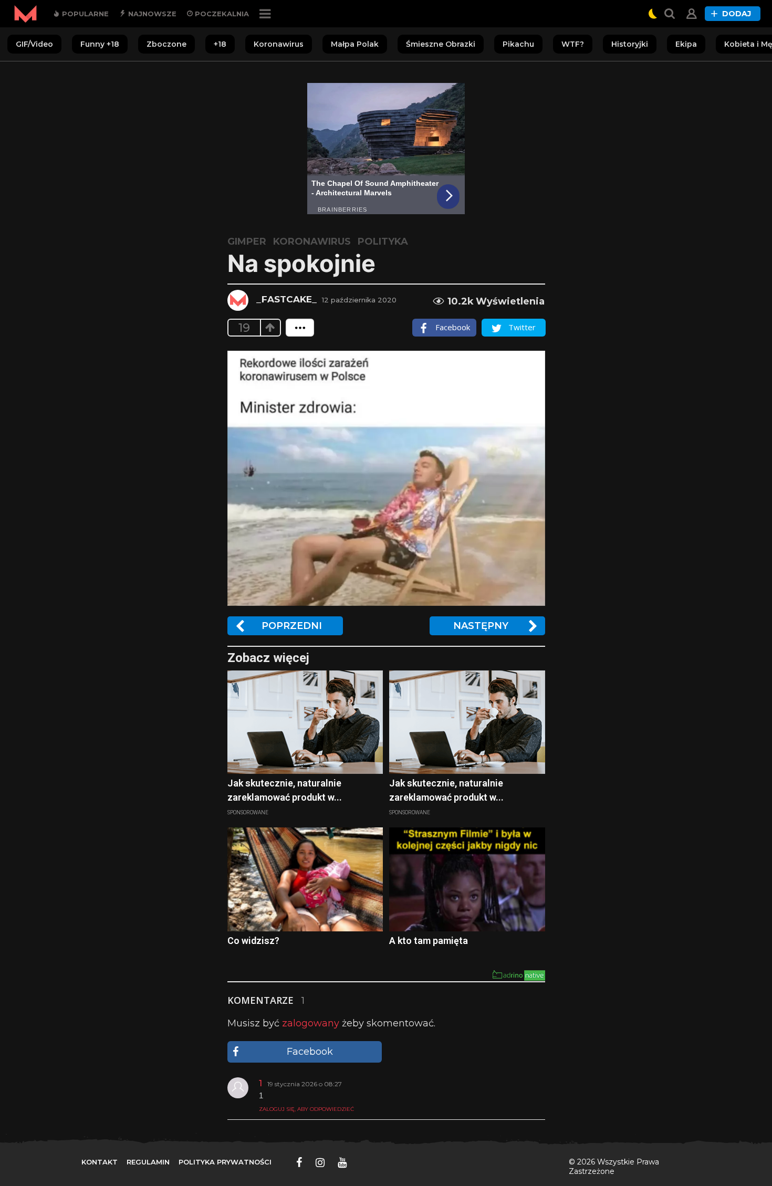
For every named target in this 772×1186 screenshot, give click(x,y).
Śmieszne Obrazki (440, 44)
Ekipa (686, 44)
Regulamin (148, 1162)
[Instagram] (320, 1162)
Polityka (383, 241)
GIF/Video (34, 44)
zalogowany (310, 1023)
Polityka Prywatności (225, 1162)
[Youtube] (342, 1162)
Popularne (84, 13)
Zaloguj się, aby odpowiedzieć (306, 1109)
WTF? (572, 44)
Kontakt (99, 1162)
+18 (220, 44)
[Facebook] (299, 1162)
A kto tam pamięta (428, 940)
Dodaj (736, 13)
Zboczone (166, 44)
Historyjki (629, 44)
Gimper (246, 241)
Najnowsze (151, 13)
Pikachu (518, 44)
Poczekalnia (221, 13)
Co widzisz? (253, 940)
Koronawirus (279, 44)
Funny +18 (99, 44)
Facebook (310, 1051)
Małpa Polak (355, 44)
